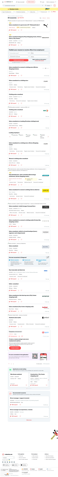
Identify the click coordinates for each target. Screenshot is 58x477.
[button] (6, 465)
